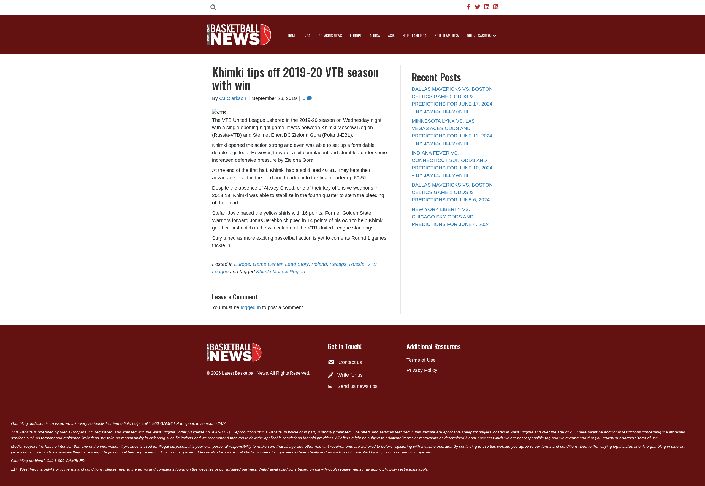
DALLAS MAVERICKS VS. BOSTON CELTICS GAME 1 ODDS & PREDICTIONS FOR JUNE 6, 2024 (452, 192)
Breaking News (330, 35)
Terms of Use (421, 360)
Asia (391, 35)
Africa (375, 35)
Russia (356, 264)
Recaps (338, 264)
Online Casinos (479, 35)
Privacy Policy (421, 370)
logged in (251, 307)
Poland (319, 264)
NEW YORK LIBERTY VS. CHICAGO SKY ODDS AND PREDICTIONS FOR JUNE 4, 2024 (451, 217)
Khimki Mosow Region (280, 271)
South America (447, 35)
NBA (307, 35)
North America (415, 35)
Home (292, 35)
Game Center (267, 264)
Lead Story (297, 264)
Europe (356, 35)
